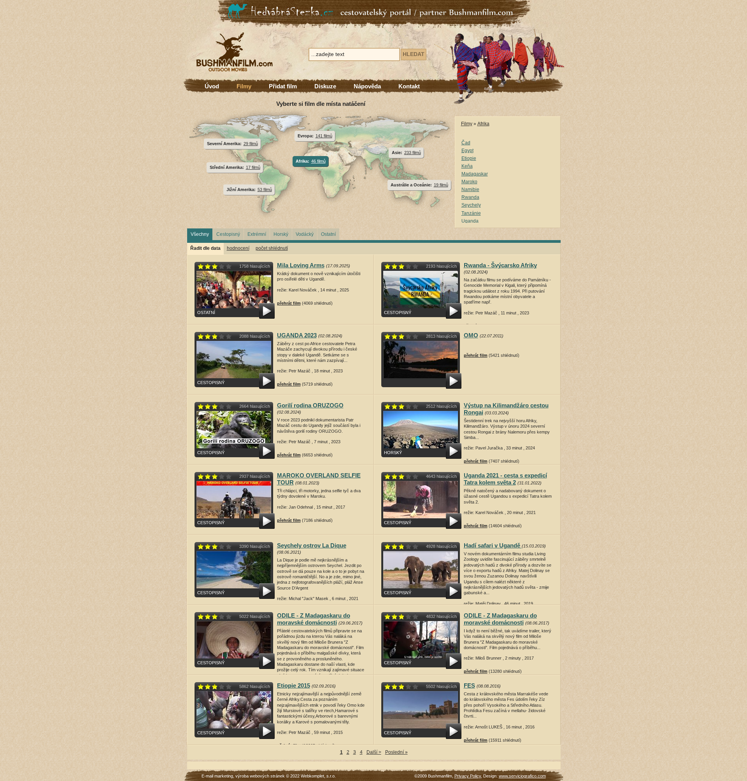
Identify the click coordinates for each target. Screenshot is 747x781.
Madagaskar (474, 174)
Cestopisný (228, 234)
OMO (471, 335)
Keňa (467, 166)
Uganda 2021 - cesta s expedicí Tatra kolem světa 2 (505, 479)
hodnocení (238, 248)
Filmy (244, 86)
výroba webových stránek (260, 776)
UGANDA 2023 (297, 335)
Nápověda (367, 86)
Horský (281, 234)
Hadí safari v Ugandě (493, 545)
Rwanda (470, 197)
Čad (465, 143)
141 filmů (324, 135)
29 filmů (251, 143)
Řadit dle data (205, 248)
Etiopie (468, 158)
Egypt (467, 150)
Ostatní (328, 234)
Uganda (470, 221)
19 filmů (441, 185)
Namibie (470, 189)
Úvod (212, 86)
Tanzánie (471, 213)
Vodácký (305, 234)
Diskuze (325, 86)
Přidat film (283, 86)
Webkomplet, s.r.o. (318, 776)
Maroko (469, 181)
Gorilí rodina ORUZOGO (310, 405)
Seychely (471, 205)
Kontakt (409, 86)
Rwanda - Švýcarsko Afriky (500, 265)
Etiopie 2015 (293, 685)
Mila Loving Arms (300, 265)
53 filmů (265, 189)
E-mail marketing (217, 776)
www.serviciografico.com (522, 776)
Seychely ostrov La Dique (311, 545)
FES (469, 685)
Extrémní (256, 234)
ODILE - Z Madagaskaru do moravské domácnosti (313, 619)
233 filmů (412, 152)
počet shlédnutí (272, 248)
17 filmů (253, 167)
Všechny (200, 234)
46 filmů (318, 161)
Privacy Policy (467, 776)
